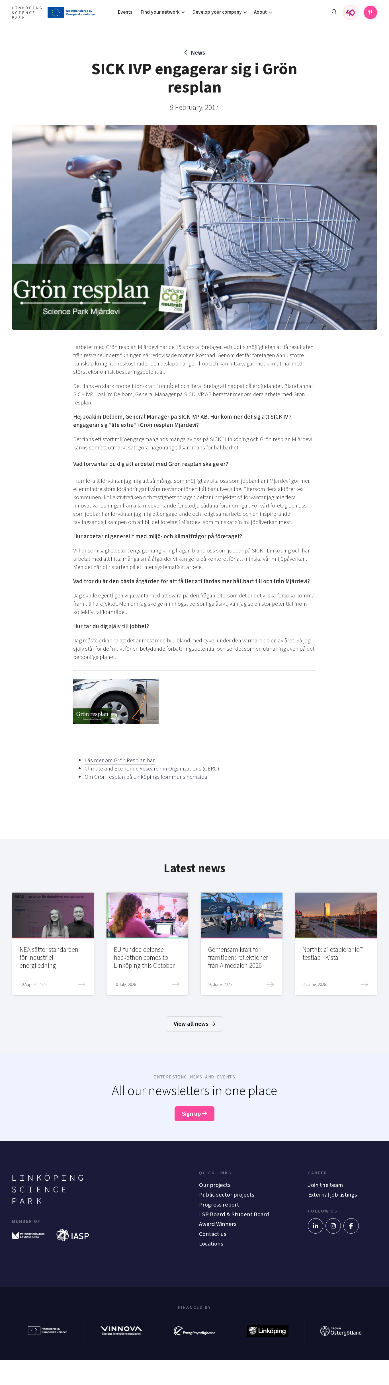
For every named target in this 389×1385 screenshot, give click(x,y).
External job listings (332, 1195)
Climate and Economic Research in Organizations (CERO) (152, 769)
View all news (192, 1024)
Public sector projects (226, 1195)
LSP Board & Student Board (234, 1214)
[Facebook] (351, 1225)
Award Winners (218, 1224)
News (198, 53)
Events (125, 12)
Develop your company (217, 12)
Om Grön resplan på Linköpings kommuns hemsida (146, 777)
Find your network (160, 12)
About (260, 12)
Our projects (215, 1185)
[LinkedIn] (315, 1225)
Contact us (212, 1234)
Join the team (325, 1185)
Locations (211, 1244)
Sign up (192, 1114)
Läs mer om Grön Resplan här (120, 760)
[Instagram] (333, 1225)
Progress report (219, 1205)
